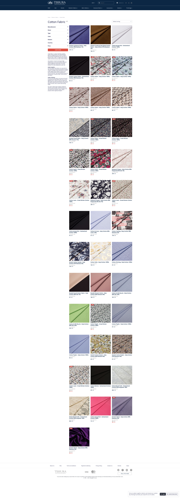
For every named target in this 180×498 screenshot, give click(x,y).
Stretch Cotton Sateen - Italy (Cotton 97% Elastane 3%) (77, 262)
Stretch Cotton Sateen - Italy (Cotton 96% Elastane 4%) (98, 355)
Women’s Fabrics (73, 8)
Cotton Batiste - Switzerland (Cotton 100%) (101, 386)
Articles (119, 465)
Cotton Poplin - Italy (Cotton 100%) (121, 324)
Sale (55, 8)
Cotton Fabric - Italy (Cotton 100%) (100, 76)
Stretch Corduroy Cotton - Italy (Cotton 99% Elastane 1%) (77, 46)
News (127, 465)
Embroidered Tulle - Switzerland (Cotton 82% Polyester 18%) (121, 386)
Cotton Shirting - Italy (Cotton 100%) (122, 262)
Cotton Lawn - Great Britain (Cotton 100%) (79, 201)
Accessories (109, 8)
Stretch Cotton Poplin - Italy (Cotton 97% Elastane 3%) (122, 355)
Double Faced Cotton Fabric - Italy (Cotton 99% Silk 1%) (78, 293)
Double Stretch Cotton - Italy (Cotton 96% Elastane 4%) (99, 293)
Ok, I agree (163, 494)
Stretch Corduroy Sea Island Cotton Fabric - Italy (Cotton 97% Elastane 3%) (100, 47)
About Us (52, 465)
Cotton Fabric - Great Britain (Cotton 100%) (98, 139)
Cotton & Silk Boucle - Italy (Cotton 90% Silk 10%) (121, 293)
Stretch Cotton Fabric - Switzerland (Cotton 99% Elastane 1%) (79, 77)
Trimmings (128, 8)
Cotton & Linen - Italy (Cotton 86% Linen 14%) (100, 232)
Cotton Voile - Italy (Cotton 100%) (100, 262)
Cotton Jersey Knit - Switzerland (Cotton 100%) (121, 46)
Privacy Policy (99, 465)
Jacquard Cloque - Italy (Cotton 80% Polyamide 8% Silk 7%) (122, 170)
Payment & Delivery (85, 465)
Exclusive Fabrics (97, 8)
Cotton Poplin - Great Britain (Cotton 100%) (99, 324)
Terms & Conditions (71, 465)
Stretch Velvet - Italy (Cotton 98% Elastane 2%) (121, 417)
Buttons (119, 8)
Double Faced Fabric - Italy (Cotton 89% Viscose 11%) (78, 139)
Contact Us (120, 3)
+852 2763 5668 (125, 473)
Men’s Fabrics (85, 8)
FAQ (60, 465)
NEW (49, 8)
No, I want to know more (172, 494)
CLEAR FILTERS (58, 49)
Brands (62, 8)
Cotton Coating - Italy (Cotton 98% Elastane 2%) (121, 232)
